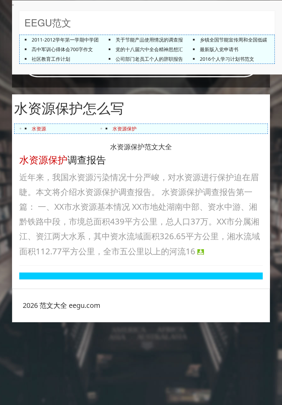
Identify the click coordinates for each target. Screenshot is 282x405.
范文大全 (53, 305)
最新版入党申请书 (219, 49)
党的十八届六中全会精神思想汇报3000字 (160, 49)
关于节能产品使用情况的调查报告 (152, 39)
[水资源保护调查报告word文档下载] (200, 251)
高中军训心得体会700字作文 (62, 49)
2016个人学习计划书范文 (227, 59)
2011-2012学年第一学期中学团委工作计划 (77, 39)
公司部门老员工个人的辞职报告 (149, 59)
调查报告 (62, 159)
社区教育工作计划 (51, 59)
